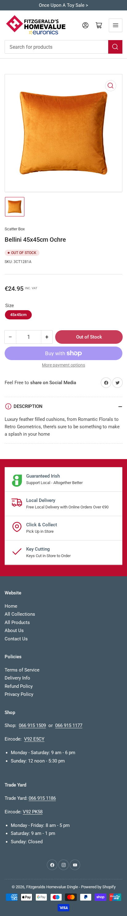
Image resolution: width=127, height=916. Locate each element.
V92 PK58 (33, 812)
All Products (17, 622)
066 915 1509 (32, 725)
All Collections (20, 614)
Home (11, 606)
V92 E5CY (34, 739)
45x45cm (18, 314)
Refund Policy (19, 686)
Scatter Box (15, 229)
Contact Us (16, 639)
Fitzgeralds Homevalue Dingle (52, 887)
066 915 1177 (68, 725)
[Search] (115, 46)
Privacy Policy (19, 694)
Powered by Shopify (98, 887)
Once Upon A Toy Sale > (63, 5)
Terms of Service (22, 670)
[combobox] (63, 47)
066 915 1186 (42, 798)
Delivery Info (17, 678)
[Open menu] (115, 25)
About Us (14, 630)
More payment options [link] (63, 365)
